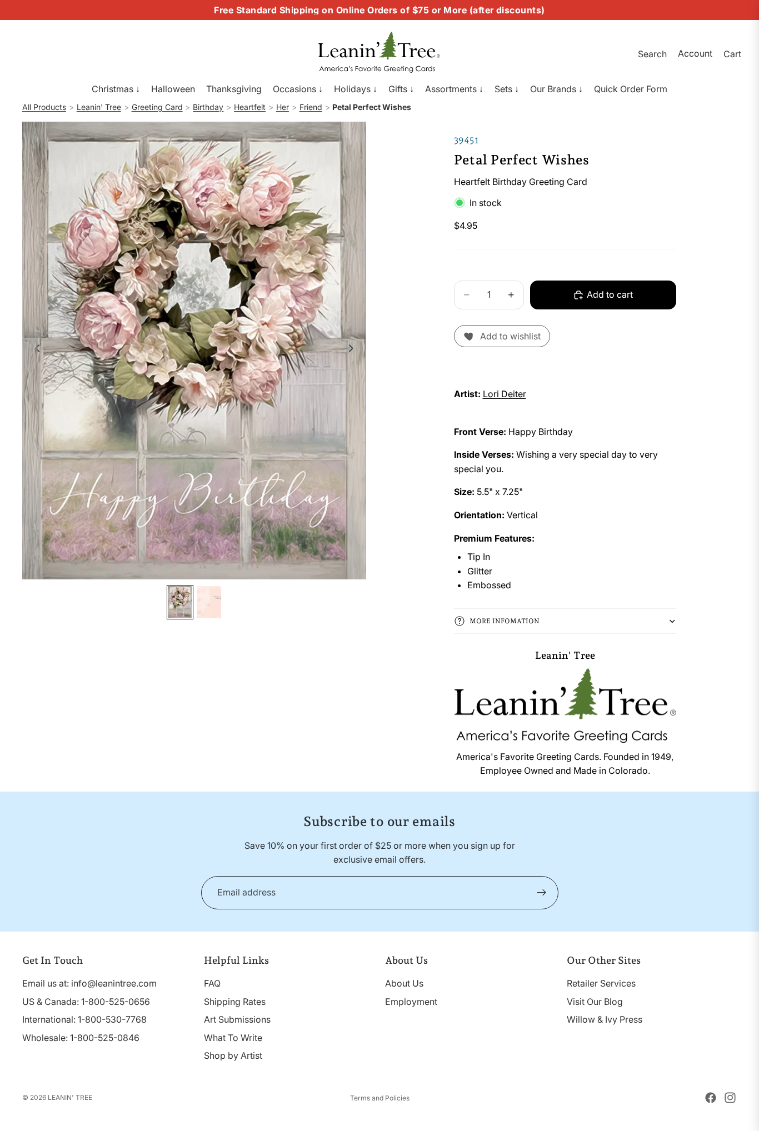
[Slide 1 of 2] (180, 602)
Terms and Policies (380, 1098)
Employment (411, 1001)
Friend (310, 107)
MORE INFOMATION (505, 621)
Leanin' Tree (99, 107)
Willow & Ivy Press (604, 1019)
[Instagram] (730, 1097)
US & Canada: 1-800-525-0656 (86, 1001)
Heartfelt (250, 107)
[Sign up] (541, 892)
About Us (404, 983)
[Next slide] (354, 350)
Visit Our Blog (595, 1001)
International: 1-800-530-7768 (84, 1019)
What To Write (233, 1037)
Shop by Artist (233, 1055)
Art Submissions (237, 1019)
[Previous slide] (34, 350)
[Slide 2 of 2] (209, 602)
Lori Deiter (504, 393)
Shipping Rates (235, 1001)
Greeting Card (157, 107)
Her (282, 107)
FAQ (212, 983)
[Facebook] (710, 1097)
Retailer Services (601, 983)
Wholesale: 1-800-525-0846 (80, 1037)
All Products (44, 107)
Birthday (208, 107)
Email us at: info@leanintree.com (89, 983)
